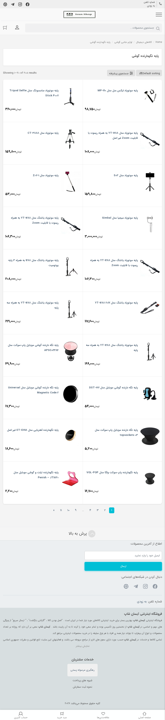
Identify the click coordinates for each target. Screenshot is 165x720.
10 (68, 510)
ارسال (123, 566)
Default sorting (151, 73)
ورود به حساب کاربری (17, 27)
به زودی (151, 6)
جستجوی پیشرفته (119, 73)
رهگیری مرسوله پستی (82, 670)
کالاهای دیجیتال (144, 42)
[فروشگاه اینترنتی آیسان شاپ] (79, 14)
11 (61, 510)
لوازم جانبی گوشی (123, 42)
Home (159, 42)
